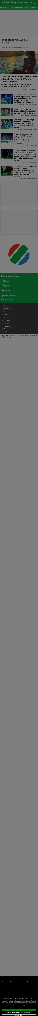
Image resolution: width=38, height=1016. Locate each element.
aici (30, 992)
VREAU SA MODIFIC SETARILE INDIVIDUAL (18, 1012)
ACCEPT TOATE (19, 1010)
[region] (19, 996)
